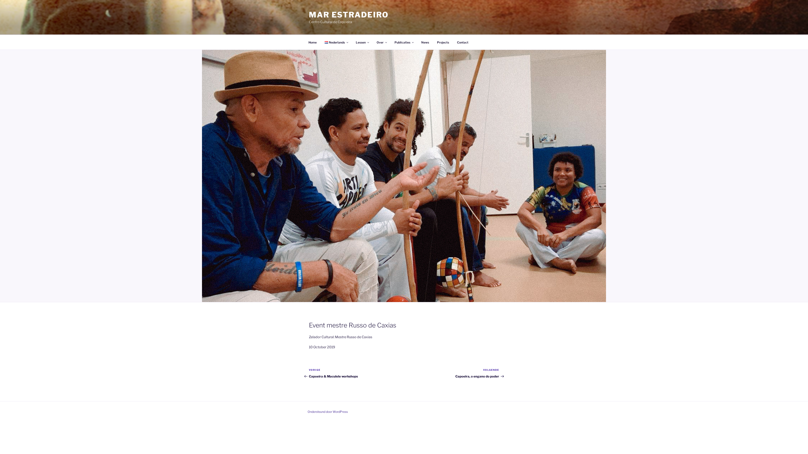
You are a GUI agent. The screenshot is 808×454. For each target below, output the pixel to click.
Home (312, 42)
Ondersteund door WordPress (328, 411)
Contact (462, 42)
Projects (443, 42)
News (425, 42)
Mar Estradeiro (349, 14)
